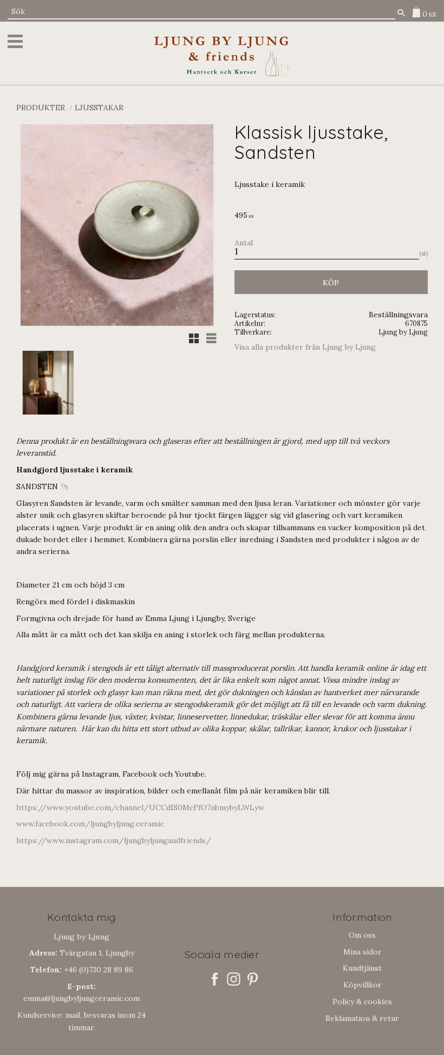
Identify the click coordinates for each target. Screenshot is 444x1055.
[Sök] (401, 12)
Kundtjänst (362, 968)
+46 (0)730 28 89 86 (81, 969)
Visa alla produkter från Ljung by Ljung (305, 347)
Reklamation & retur (362, 1018)
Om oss (362, 935)
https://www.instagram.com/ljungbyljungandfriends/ (113, 840)
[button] (17, 41)
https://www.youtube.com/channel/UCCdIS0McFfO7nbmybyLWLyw (140, 807)
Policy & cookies (362, 1001)
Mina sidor (362, 952)
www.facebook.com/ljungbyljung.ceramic (90, 824)
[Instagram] (233, 979)
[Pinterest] (252, 979)
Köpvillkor (362, 985)
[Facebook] (214, 979)
